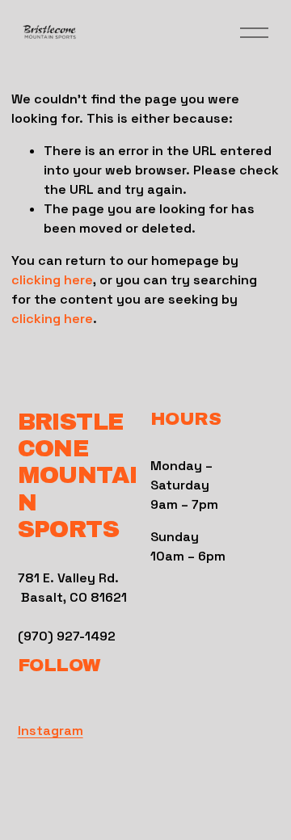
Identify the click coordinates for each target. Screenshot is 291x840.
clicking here (52, 279)
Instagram (50, 730)
